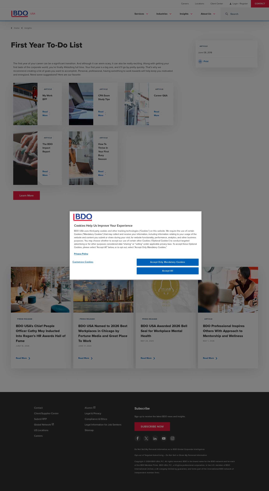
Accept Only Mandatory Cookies (167, 262)
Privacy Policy (81, 253)
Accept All (167, 270)
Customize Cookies (83, 262)
